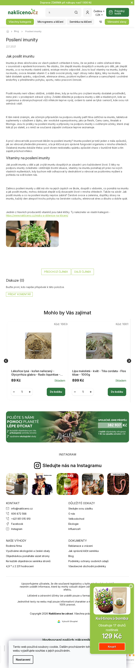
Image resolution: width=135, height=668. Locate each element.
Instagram (16, 528)
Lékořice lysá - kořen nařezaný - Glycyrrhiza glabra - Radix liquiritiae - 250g (35, 372)
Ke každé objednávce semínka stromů (28, 561)
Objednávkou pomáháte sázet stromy (28, 556)
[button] (38, 389)
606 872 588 (19, 513)
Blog (71, 556)
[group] (37, 361)
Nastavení (22, 659)
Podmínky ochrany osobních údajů (88, 561)
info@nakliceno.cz (22, 508)
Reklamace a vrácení (80, 545)
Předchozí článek (56, 271)
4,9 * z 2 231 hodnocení (20, 566)
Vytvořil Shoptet (70, 621)
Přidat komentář (19, 294)
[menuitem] (20, 22)
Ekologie (73, 523)
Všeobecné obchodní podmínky (87, 566)
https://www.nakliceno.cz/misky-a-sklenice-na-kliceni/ (37, 215)
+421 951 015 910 (21, 518)
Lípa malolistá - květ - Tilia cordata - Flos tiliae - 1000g (99, 372)
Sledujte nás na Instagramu (72, 465)
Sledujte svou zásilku (80, 508)
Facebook (17, 523)
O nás (71, 513)
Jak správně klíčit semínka (83, 550)
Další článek (82, 271)
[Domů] (8, 31)
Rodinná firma (14, 545)
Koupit (109, 646)
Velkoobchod (76, 518)
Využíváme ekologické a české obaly (28, 550)
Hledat (77, 13)
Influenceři (74, 528)
